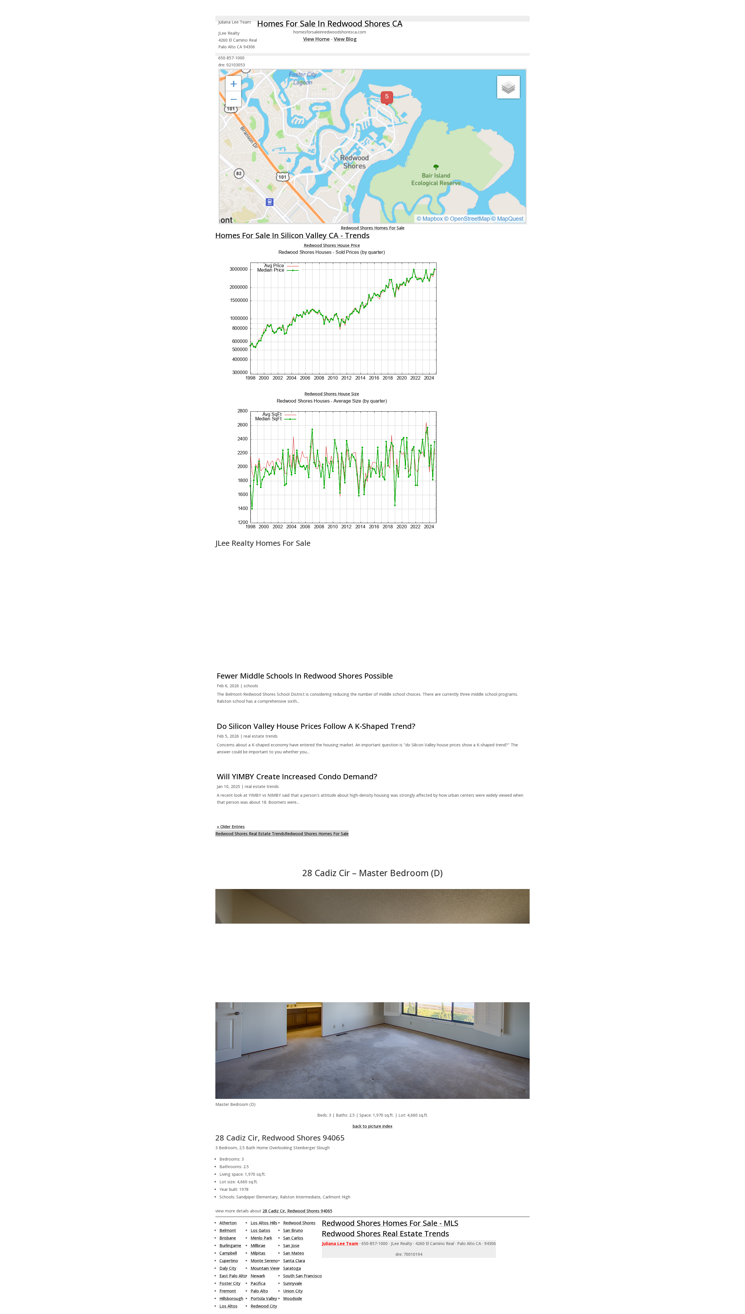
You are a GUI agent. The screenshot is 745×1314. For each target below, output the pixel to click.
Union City (293, 1291)
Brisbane (227, 1238)
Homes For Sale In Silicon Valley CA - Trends (292, 235)
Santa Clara (294, 1260)
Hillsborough (231, 1298)
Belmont (227, 1230)
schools (251, 685)
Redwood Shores (299, 1223)
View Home (316, 39)
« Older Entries (231, 826)
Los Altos (228, 1306)
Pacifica (258, 1283)
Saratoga (292, 1268)
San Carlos (293, 1238)
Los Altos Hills (264, 1223)
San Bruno (293, 1230)
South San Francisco (302, 1275)
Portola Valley (264, 1298)
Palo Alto (259, 1291)
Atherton (228, 1223)
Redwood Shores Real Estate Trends (250, 833)
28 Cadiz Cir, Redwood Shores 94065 (297, 1211)
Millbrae (258, 1245)
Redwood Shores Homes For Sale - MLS (390, 1223)
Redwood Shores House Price (332, 245)
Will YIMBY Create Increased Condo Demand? (297, 776)
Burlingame (230, 1245)
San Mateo (293, 1253)
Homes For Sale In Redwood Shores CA (329, 23)
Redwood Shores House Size (331, 393)
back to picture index (373, 1126)
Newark (258, 1275)
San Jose (291, 1245)
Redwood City (264, 1306)
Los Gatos (260, 1230)
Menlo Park (261, 1238)
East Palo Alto (232, 1275)
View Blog (345, 39)
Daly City (227, 1268)
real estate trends (261, 736)
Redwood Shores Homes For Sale (373, 228)
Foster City (229, 1283)
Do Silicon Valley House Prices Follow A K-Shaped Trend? (316, 726)
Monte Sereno (264, 1260)
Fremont (227, 1291)
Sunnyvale (292, 1283)
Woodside (292, 1298)
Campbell (228, 1253)
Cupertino (228, 1260)
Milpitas (258, 1253)
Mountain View (265, 1268)
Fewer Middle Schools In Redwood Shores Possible (305, 675)
